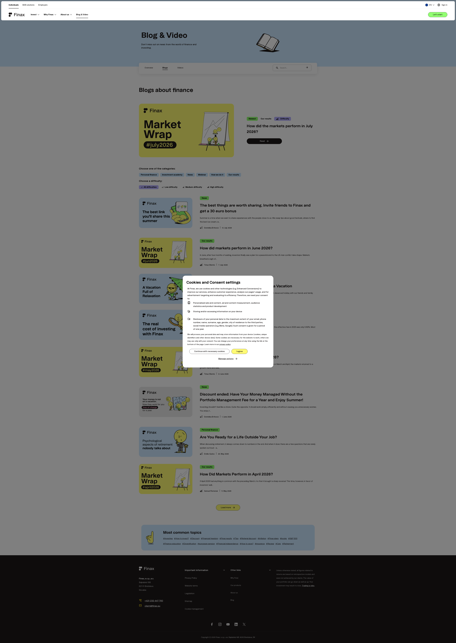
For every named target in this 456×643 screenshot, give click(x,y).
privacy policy (224, 344)
